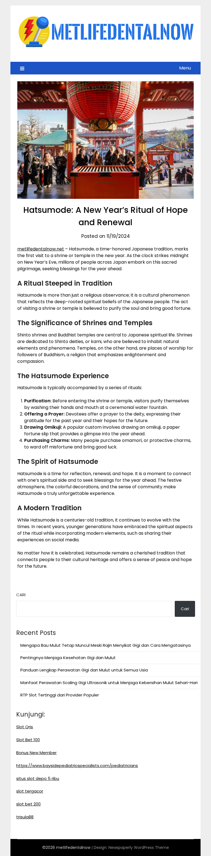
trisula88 (25, 817)
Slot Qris (24, 727)
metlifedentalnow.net (40, 249)
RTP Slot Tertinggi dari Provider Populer (59, 695)
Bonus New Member (36, 752)
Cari (21, 595)
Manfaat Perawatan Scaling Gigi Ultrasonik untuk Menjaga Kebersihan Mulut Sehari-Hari (109, 682)
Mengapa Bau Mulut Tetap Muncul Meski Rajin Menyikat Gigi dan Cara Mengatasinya (105, 645)
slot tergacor (29, 791)
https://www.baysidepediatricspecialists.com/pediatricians (77, 765)
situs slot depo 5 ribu (37, 778)
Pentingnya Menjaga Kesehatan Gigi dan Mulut (68, 657)
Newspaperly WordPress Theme (139, 847)
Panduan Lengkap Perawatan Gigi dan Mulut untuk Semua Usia (84, 670)
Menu (185, 68)
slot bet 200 (28, 804)
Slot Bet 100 (28, 740)
